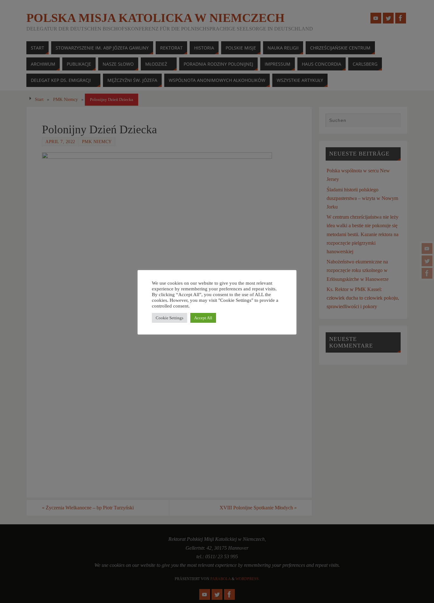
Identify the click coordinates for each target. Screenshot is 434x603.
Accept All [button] (203, 317)
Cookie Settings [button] (169, 317)
